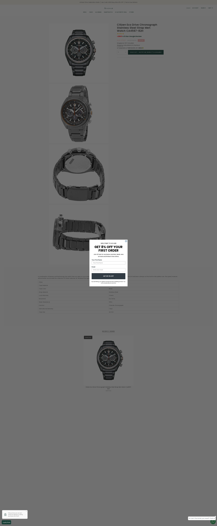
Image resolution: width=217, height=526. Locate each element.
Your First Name (97, 260)
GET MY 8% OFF (108, 276)
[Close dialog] (126, 241)
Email (93, 267)
